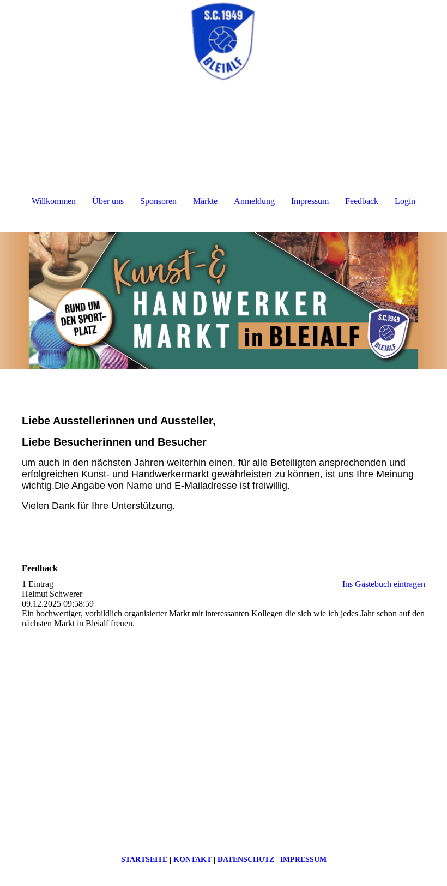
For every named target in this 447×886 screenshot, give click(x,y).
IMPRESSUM (302, 859)
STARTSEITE (144, 859)
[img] (223, 41)
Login (405, 201)
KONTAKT (192, 859)
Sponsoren (158, 201)
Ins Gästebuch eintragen (383, 584)
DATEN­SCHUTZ (246, 859)
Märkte (205, 201)
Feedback (361, 201)
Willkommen (54, 201)
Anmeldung (254, 201)
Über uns (108, 201)
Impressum (310, 201)
